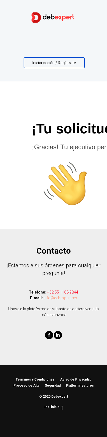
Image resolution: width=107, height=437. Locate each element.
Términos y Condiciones (35, 379)
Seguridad (53, 385)
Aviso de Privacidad (75, 379)
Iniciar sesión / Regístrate (54, 63)
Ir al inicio (52, 407)
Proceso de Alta (26, 385)
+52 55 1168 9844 (62, 292)
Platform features (80, 385)
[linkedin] (58, 337)
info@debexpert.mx (60, 298)
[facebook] (49, 337)
